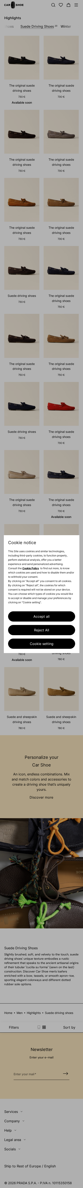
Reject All (41, 630)
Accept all (41, 616)
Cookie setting (41, 644)
